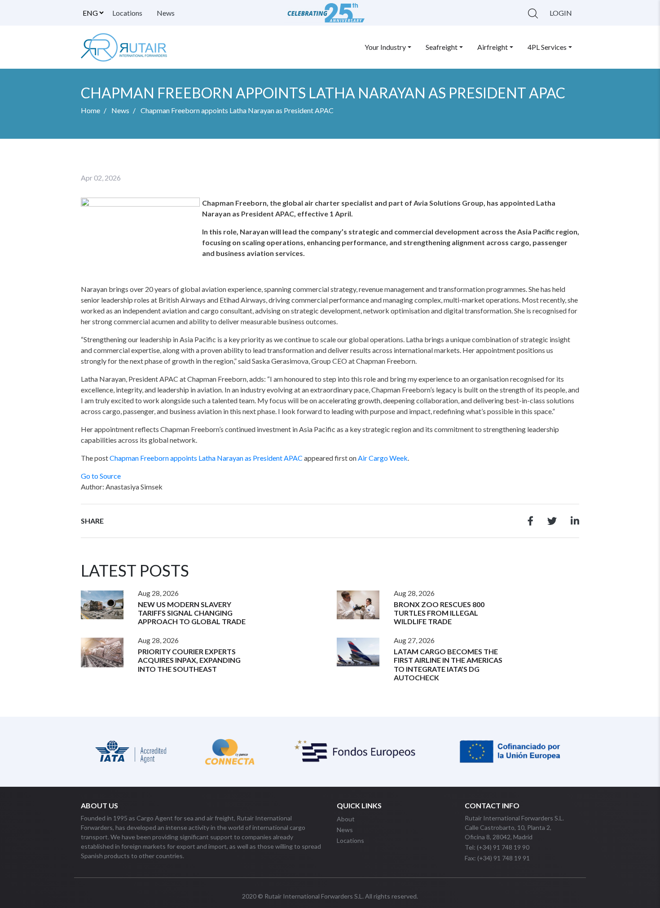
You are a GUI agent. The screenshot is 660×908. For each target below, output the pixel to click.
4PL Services (547, 47)
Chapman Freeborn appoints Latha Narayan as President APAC (206, 458)
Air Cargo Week (383, 458)
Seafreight (442, 47)
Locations (127, 13)
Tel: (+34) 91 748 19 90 (497, 847)
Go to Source (101, 476)
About (346, 819)
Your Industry (385, 47)
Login (561, 13)
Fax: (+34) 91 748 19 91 (497, 858)
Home (90, 110)
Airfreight (492, 47)
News (166, 13)
